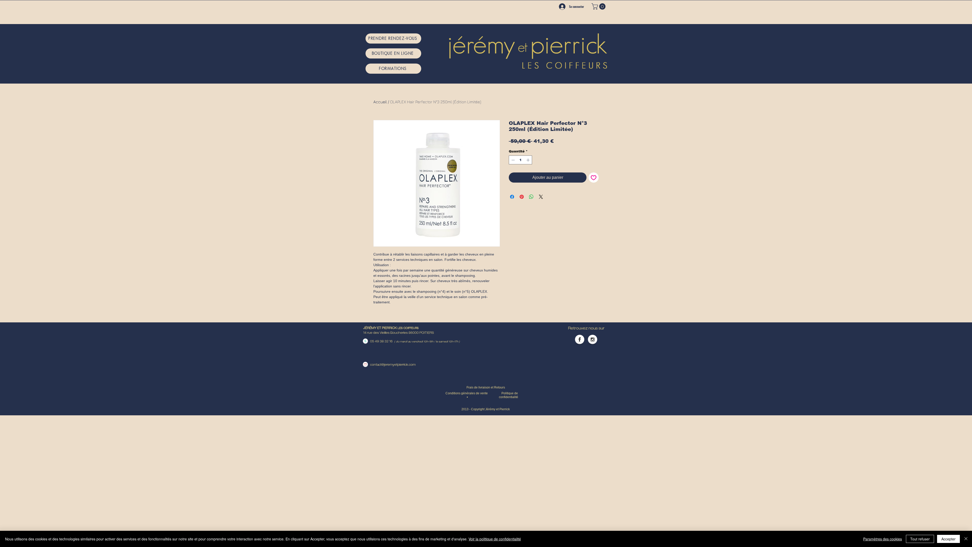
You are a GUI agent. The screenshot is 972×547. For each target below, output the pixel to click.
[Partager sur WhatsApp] (531, 197)
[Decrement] (513, 160)
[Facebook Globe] (579, 340)
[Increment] (528, 160)
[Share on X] (541, 197)
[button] (599, 6)
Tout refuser (920, 538)
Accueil (380, 102)
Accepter (948, 538)
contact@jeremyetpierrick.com (393, 364)
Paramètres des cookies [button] (882, 538)
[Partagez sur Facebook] (512, 197)
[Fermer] (966, 539)
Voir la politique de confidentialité (495, 538)
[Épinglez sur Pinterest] (522, 197)
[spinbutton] (520, 160)
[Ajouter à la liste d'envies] (594, 177)
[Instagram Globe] (592, 340)
